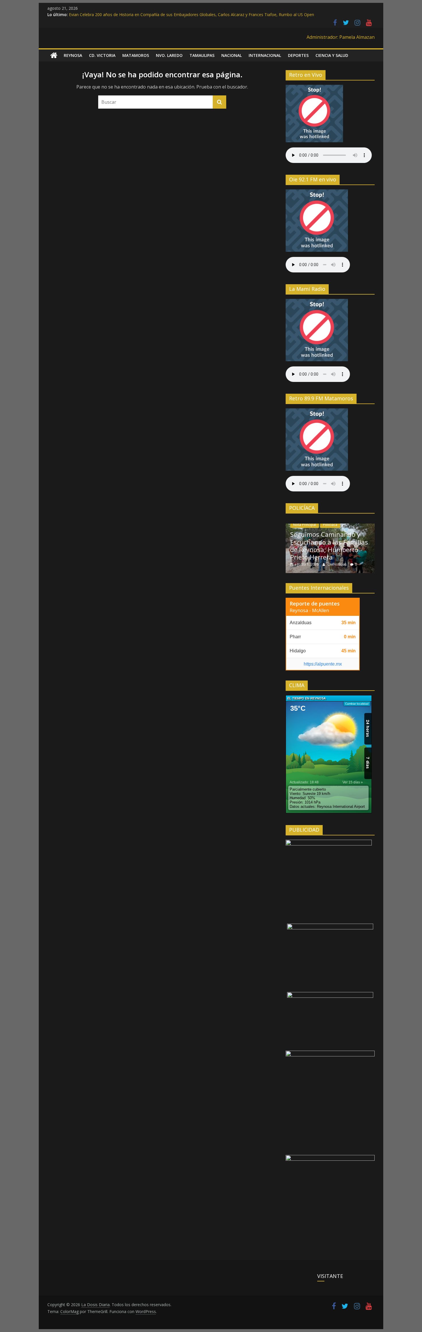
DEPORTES (298, 55)
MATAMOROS (135, 55)
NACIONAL (231, 55)
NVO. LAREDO (169, 55)
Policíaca (330, 524)
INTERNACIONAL (265, 55)
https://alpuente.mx (323, 664)
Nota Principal (304, 524)
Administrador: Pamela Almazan (341, 37)
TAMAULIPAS (201, 55)
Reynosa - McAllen (309, 610)
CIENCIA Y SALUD (331, 55)
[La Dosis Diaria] (53, 55)
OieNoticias (337, 564)
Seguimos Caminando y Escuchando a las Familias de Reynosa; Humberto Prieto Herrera (329, 545)
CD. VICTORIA (102, 55)
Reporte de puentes (315, 603)
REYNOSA (73, 55)
